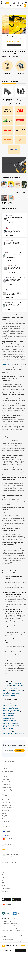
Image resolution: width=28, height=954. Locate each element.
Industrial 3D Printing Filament (10, 707)
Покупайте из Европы (19, 930)
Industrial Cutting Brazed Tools (10, 723)
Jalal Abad (5, 872)
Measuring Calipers (18, 731)
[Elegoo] (14, 149)
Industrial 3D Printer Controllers (10, 708)
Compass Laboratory (16, 693)
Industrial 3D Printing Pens (9, 730)
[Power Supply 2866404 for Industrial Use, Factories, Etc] (5, 268)
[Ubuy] (7, 3)
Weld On (16, 687)
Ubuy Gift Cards (6, 816)
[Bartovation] (20, 140)
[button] (15, 3)
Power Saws (18, 726)
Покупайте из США (7, 921)
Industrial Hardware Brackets (10, 717)
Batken (4, 880)
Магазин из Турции (7, 930)
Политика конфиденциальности (10, 942)
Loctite (4, 685)
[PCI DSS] (5, 913)
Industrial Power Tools (8, 702)
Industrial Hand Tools (8, 703)
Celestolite (20, 690)
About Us (4, 766)
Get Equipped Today (14, 45)
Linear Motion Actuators (9, 718)
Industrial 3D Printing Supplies (10, 705)
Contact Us (5, 768)
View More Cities (7, 888)
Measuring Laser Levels (8, 726)
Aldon (8, 685)
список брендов (6, 802)
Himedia (22, 683)
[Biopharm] (20, 130)
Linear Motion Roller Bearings (10, 720)
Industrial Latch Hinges (8, 715)
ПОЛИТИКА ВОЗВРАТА (8, 808)
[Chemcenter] (7, 110)
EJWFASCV (22, 265)
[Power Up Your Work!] (14, 24)
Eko (11, 683)
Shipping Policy (6, 784)
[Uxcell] (7, 120)
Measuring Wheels (15, 712)
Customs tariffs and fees (9, 782)
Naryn (3, 885)
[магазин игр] (16, 900)
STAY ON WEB (7, 951)
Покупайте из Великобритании (10, 923)
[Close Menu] (1, 3)
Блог (3, 818)
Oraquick (14, 690)
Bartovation (6, 687)
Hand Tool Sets (6, 712)
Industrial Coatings (7, 731)
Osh (3, 869)
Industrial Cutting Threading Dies (11, 725)
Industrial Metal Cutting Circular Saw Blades (13, 733)
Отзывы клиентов (6, 805)
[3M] (20, 110)
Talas (3, 877)
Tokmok (4, 883)
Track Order (5, 779)
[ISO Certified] (17, 913)
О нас (21, 942)
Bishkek (4, 867)
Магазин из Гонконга (19, 926)
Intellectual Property (8, 774)
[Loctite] (7, 130)
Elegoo (11, 687)
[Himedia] (20, 120)
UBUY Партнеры (6, 821)
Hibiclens (5, 692)
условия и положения (8, 939)
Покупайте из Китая (19, 928)
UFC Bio (16, 688)
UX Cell (17, 683)
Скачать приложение (20, 951)
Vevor (22, 685)
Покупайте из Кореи (7, 928)
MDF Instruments (7, 690)
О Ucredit (4, 813)
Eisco (18, 685)
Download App (6, 800)
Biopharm (13, 685)
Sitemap (4, 776)
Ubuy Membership (7, 790)
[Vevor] (7, 140)
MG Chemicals (6, 695)
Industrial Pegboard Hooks (9, 713)
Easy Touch (6, 688)
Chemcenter (6, 683)
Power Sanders (6, 710)
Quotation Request (7, 771)
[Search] (25, 5)
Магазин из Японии (7, 926)
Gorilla (11, 688)
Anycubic (13, 695)
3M (14, 683)
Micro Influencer (6, 787)
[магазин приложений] (6, 900)
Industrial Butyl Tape (8, 728)
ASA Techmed (6, 693)
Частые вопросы (6, 810)
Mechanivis (22, 252)
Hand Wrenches (15, 710)
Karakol (4, 875)
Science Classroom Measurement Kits (12, 722)
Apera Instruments (13, 692)
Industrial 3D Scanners (8, 735)
